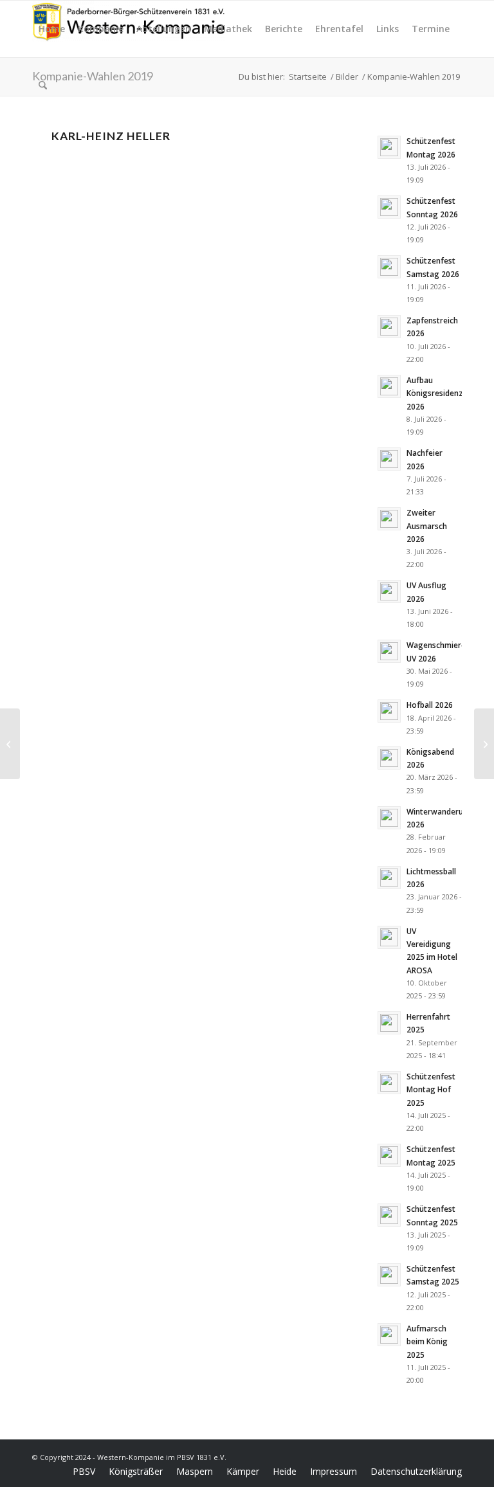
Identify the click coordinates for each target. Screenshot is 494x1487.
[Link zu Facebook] (413, 1456)
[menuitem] (51, 29)
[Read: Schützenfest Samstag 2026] (389, 266)
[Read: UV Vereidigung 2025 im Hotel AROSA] (389, 937)
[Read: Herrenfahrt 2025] (389, 1022)
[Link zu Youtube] (452, 1456)
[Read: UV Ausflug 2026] (389, 591)
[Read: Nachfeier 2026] (389, 459)
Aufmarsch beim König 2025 (427, 1341)
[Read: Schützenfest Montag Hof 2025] (389, 1082)
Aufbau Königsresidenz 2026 (435, 393)
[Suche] (42, 85)
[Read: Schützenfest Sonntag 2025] (389, 1215)
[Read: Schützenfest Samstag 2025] (389, 1274)
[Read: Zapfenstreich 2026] (389, 326)
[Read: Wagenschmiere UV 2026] (389, 651)
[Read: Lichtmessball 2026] (389, 877)
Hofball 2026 (430, 704)
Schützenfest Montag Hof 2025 (431, 1089)
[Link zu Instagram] (433, 1456)
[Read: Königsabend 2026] (389, 758)
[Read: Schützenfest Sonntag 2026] (389, 207)
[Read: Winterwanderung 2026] (389, 817)
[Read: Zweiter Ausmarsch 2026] (389, 518)
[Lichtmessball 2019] (10, 743)
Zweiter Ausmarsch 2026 (427, 525)
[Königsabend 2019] (484, 743)
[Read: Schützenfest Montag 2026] (389, 147)
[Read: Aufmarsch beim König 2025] (389, 1334)
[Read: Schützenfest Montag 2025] (389, 1155)
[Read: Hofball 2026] (389, 711)
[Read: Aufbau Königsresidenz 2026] (389, 386)
